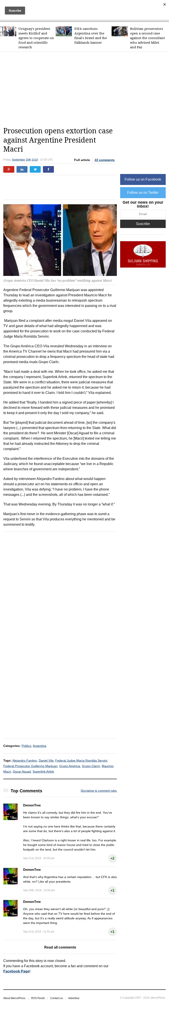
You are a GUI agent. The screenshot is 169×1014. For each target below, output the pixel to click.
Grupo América (69, 766)
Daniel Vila (46, 760)
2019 (35, 159)
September (18, 159)
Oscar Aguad (22, 771)
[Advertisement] (86, 89)
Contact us (56, 998)
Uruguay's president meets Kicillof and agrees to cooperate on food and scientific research (36, 38)
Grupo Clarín (91, 766)
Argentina (39, 746)
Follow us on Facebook (143, 179)
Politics (26, 746)
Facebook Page (16, 971)
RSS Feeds (38, 998)
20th (28, 159)
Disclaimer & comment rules (99, 790)
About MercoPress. (14, 998)
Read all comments (60, 947)
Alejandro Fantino (24, 760)
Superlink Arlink (43, 771)
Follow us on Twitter (142, 192)
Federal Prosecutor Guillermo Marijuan (30, 766)
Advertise (73, 998)
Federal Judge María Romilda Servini (81, 760)
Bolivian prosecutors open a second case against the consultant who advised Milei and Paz (147, 38)
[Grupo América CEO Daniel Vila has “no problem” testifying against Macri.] (60, 240)
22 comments (105, 160)
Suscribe (143, 224)
